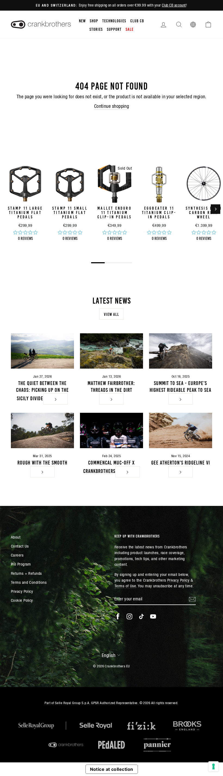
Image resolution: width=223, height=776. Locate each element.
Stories (96, 29)
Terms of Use (125, 585)
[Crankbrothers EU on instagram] (129, 616)
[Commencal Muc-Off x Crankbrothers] (111, 430)
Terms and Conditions (29, 582)
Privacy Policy (22, 591)
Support (114, 29)
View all (111, 314)
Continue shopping (111, 106)
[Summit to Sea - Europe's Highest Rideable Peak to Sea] (180, 351)
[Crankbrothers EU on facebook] (117, 616)
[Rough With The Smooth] (42, 430)
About (15, 537)
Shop (94, 20)
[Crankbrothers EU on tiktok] (141, 616)
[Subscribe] (192, 599)
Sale (130, 29)
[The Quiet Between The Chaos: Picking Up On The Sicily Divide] (42, 351)
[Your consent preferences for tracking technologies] (213, 766)
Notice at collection (111, 769)
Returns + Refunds (26, 573)
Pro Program (21, 564)
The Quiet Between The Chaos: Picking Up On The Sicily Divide (42, 390)
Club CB (137, 20)
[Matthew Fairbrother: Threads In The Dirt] (111, 351)
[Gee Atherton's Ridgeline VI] (180, 430)
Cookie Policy (22, 600)
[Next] (215, 209)
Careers (17, 555)
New (82, 20)
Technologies (114, 20)
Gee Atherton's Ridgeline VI (180, 462)
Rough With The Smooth (42, 462)
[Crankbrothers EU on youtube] (153, 616)
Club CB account (174, 5)
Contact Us (20, 546)
